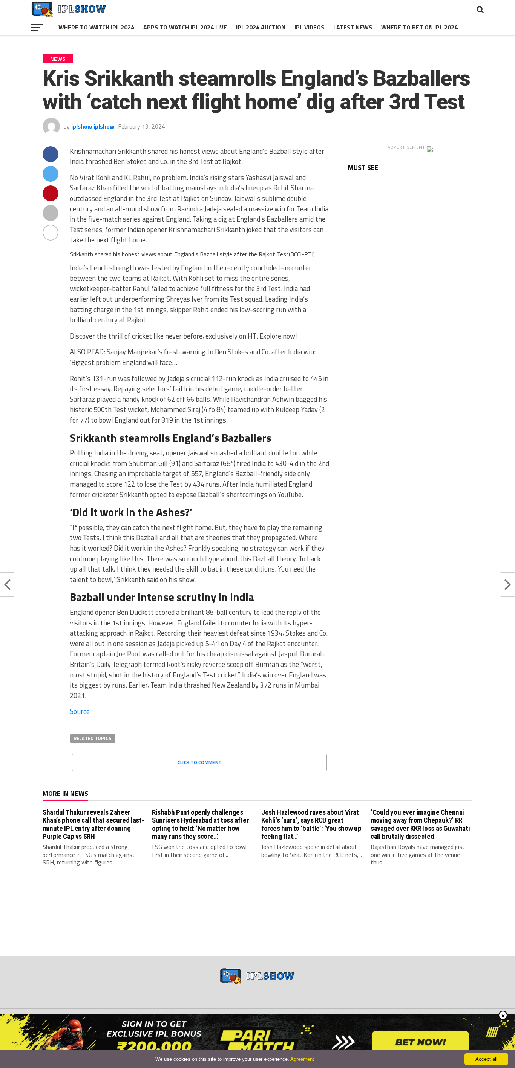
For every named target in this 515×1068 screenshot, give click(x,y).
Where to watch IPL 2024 (96, 27)
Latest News (352, 27)
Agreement (302, 1059)
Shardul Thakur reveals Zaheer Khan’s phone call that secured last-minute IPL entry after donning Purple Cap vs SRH (93, 824)
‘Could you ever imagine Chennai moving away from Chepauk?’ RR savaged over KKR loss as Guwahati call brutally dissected (420, 824)
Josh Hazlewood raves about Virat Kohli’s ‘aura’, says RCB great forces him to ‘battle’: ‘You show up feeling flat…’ (311, 824)
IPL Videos (309, 27)
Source (80, 711)
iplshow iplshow (92, 126)
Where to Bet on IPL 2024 (419, 27)
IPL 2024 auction (260, 27)
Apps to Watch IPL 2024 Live (185, 27)
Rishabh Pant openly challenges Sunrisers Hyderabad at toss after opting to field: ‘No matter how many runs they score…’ (200, 824)
